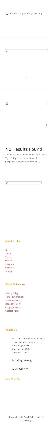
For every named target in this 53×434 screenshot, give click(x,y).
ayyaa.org (26, 420)
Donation (9, 271)
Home (8, 250)
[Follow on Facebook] (13, 22)
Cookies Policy (12, 310)
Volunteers (10, 267)
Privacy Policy (11, 293)
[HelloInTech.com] (31, 420)
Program (9, 264)
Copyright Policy (13, 307)
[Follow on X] (25, 22)
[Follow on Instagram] (19, 22)
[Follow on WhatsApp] (7, 22)
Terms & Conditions (14, 296)
